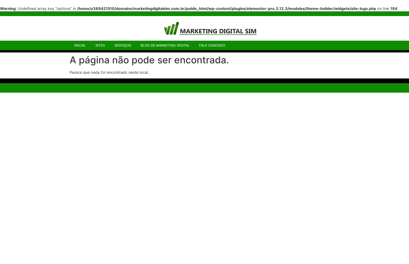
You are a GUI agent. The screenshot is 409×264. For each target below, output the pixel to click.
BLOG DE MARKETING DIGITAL (165, 45)
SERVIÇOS (122, 45)
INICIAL (80, 45)
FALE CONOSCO (212, 45)
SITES (100, 45)
